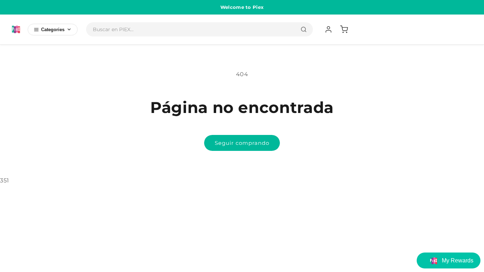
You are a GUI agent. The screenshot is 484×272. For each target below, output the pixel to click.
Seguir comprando (242, 143)
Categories (52, 29)
